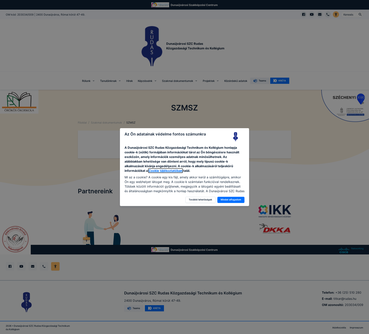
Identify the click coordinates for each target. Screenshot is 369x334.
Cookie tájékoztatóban (165, 171)
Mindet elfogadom (231, 199)
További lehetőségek (200, 199)
